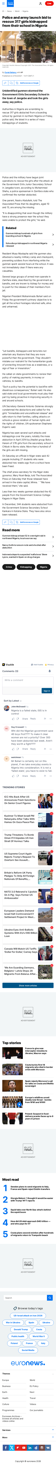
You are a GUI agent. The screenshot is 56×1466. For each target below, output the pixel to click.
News (9, 11)
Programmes (8, 1410)
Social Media (28, 1350)
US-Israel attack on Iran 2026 (28, 1315)
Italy (43, 1343)
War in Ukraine (13, 1322)
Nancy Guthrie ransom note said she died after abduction (24, 546)
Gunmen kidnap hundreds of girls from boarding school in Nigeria (24, 234)
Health (5, 1398)
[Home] (3, 11)
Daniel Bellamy (11, 72)
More (4, 1437)
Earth (4, 1392)
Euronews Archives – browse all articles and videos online (12, 1418)
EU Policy (34, 1386)
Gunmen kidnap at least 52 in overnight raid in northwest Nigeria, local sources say (24, 536)
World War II (39, 1336)
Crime (9, 567)
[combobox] (28, 1298)
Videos (33, 1404)
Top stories (11, 1043)
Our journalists (36, 1410)
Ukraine (46, 1322)
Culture (5, 1404)
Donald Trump (21, 1329)
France (29, 1343)
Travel (32, 1398)
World (17, 11)
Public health (17, 1336)
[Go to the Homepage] (10, 3)
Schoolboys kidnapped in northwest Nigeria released (26, 244)
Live (49, 3)
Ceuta (39, 1329)
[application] (28, 47)
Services (6, 1430)
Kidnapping (26, 567)
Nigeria (25, 11)
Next (32, 1392)
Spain (31, 1322)
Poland (14, 1343)
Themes (6, 1373)
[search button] (50, 1298)
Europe (5, 1380)
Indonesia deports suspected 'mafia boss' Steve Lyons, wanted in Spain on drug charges (24, 555)
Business (6, 1386)
